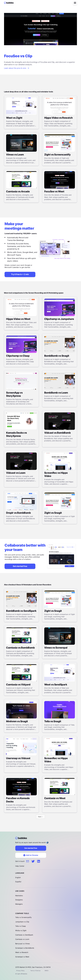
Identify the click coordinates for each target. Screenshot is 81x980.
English (18, 877)
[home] (9, 3)
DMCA (46, 970)
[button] (75, 3)
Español (18, 882)
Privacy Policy (20, 970)
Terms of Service (35, 970)
